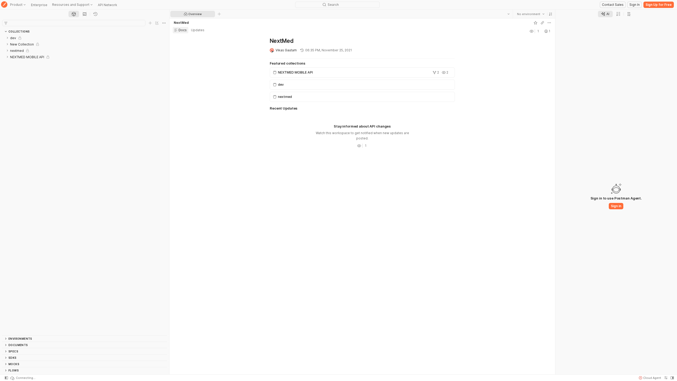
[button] (550, 14)
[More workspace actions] (549, 22)
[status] (22, 377)
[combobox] (530, 14)
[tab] (73, 14)
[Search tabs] (508, 14)
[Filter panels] (6, 23)
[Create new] (150, 23)
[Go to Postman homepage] (4, 4)
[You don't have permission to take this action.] (219, 14)
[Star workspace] (535, 22)
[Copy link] (542, 22)
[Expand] (7, 38)
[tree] (84, 185)
